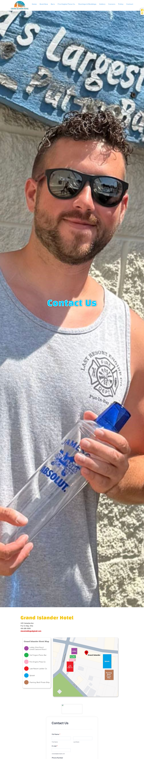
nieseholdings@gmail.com (31, 631)
